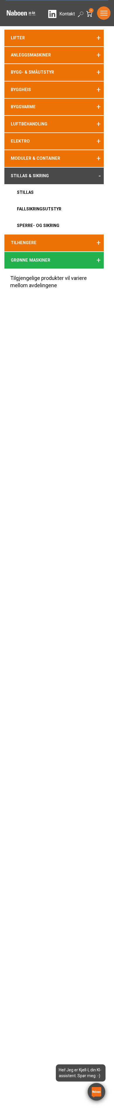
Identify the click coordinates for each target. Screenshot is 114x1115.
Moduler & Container (35, 158)
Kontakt (67, 14)
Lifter (18, 37)
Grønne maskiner (30, 260)
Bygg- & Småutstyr (32, 72)
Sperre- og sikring (38, 225)
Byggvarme (23, 106)
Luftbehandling (29, 124)
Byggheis (21, 89)
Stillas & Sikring (30, 175)
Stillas (25, 192)
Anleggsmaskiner (31, 55)
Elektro (20, 141)
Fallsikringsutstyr (39, 209)
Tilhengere (24, 242)
